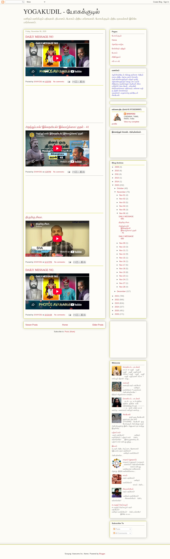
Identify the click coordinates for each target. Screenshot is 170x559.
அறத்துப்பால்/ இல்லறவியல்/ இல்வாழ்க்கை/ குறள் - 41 (57, 127)
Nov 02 (122, 199)
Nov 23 (122, 276)
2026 (117, 314)
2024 (117, 307)
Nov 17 (122, 265)
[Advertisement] (64, 104)
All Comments (121, 533)
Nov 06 (122, 213)
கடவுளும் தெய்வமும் (120, 505)
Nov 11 (122, 250)
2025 (117, 310)
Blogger (102, 554)
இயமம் (114, 446)
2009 (117, 167)
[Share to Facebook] (81, 81)
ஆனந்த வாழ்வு (117, 44)
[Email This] (73, 81)
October (120, 188)
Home (65, 325)
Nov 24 (122, 279)
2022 (117, 299)
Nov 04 (122, 206)
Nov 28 (122, 287)
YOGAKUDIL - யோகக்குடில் (61, 11)
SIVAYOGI (131, 114)
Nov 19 (122, 272)
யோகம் (114, 53)
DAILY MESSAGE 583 (39, 37)
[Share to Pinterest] (83, 81)
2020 (117, 185)
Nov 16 (122, 261)
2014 (117, 181)
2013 (117, 178)
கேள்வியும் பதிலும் (119, 48)
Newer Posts (32, 325)
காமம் (125, 475)
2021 (117, 296)
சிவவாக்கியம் (128, 489)
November (121, 192)
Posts (117, 529)
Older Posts (97, 325)
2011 (117, 174)
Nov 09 (122, 243)
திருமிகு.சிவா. (34, 217)
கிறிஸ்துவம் (116, 57)
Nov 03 (122, 202)
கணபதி (126, 383)
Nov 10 (122, 247)
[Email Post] (69, 82)
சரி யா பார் (116, 61)
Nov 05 (122, 210)
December (121, 291)
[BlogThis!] (76, 81)
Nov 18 (122, 268)
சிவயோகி (126, 414)
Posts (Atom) (70, 332)
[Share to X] (78, 81)
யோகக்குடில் (117, 36)
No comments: (59, 82)
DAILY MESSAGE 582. (40, 270)
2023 (117, 303)
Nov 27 (122, 283)
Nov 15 (122, 258)
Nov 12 (122, 254)
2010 (117, 170)
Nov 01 (122, 195)
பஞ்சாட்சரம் (116, 432)
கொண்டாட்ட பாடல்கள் (131, 367)
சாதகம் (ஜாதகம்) (130, 460)
